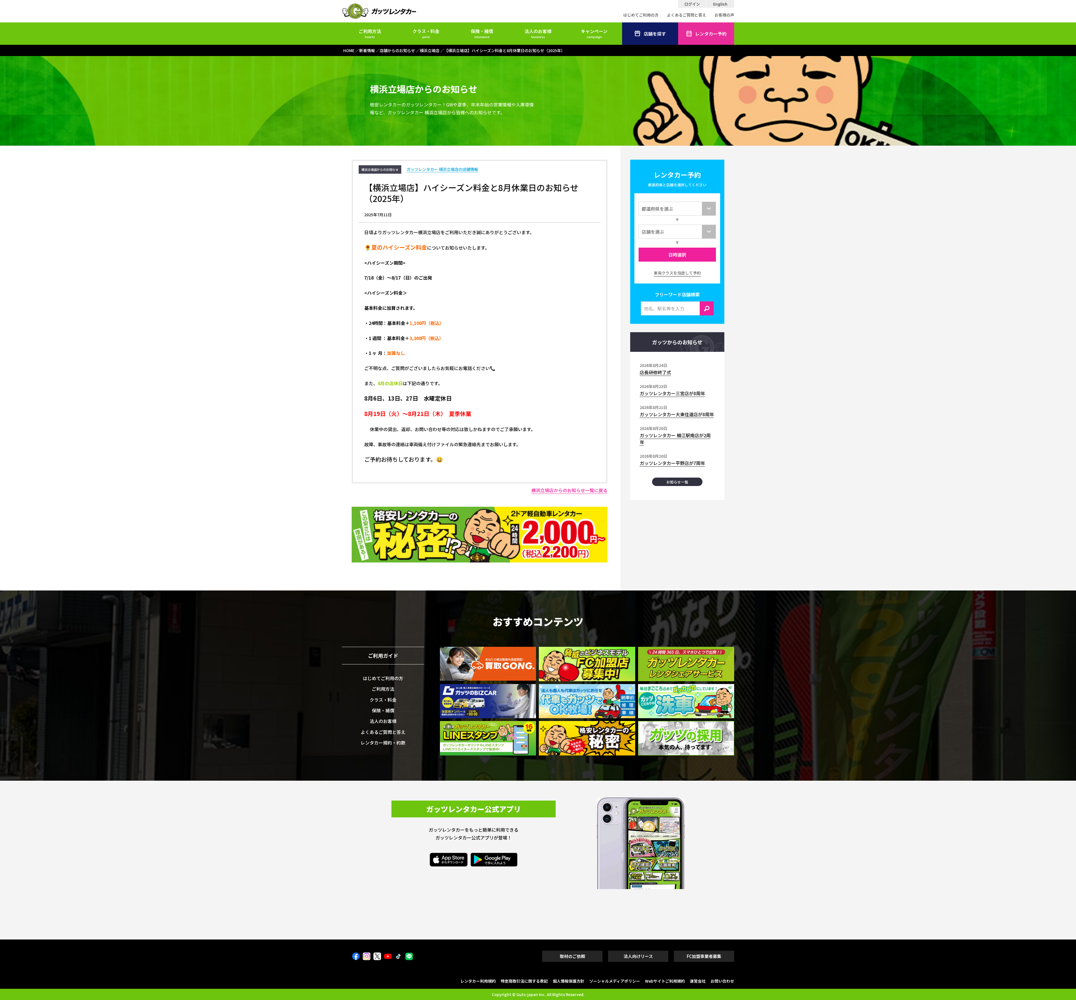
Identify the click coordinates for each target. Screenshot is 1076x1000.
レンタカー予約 (711, 33)
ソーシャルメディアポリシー (614, 981)
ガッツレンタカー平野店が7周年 (672, 463)
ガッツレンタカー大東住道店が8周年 (677, 414)
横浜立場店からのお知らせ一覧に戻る (569, 490)
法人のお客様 (538, 33)
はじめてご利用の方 (640, 15)
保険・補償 (482, 33)
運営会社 (698, 981)
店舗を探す (655, 33)
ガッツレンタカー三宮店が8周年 (672, 393)
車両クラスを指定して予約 (677, 273)
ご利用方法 (370, 33)
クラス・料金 (425, 33)
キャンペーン (594, 33)
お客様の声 (724, 15)
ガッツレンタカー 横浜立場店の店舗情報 (442, 169)
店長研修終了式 (655, 372)
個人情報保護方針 (568, 981)
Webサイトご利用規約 (665, 981)
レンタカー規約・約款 (383, 742)
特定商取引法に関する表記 (524, 981)
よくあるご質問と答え (686, 15)
